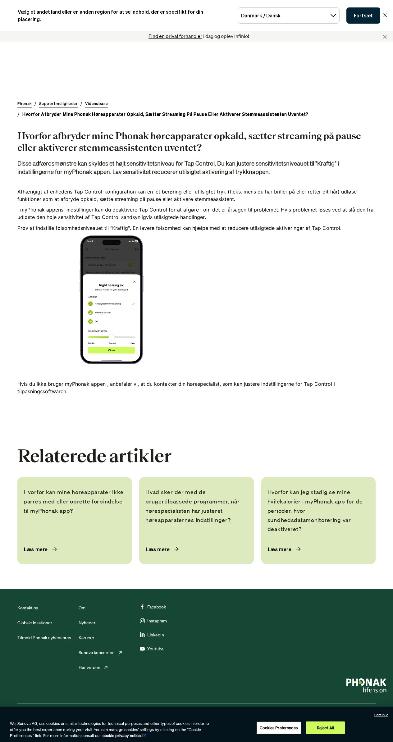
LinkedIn (155, 635)
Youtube (155, 649)
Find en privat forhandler (175, 36)
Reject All (325, 727)
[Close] (385, 36)
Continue (381, 714)
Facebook (156, 607)
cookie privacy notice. (122, 735)
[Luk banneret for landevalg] (385, 15)
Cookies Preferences (278, 727)
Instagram (157, 621)
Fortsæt (363, 15)
